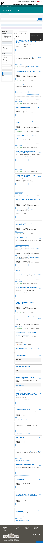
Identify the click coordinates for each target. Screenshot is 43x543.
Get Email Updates (33, 1)
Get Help (37, 4)
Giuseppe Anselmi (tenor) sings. (22, 409)
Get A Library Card (27, 1)
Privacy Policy (27, 527)
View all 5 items (17, 270)
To (7, 75)
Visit (32, 4)
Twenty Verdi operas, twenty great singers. (25, 423)
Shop (41, 1)
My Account (18, 1)
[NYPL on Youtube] (39, 535)
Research (22, 4)
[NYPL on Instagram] (37, 535)
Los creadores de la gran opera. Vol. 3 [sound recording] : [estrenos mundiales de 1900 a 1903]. (25, 137)
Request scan (26, 92)
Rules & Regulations (36, 527)
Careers (17, 529)
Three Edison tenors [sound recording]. (24, 57)
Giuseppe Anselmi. (19, 479)
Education (26, 4)
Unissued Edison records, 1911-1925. (23, 348)
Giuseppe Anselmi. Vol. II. (21, 355)
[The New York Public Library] (4, 3)
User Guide (9, 27)
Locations (23, 1)
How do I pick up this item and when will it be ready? (22, 419)
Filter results (4, 31)
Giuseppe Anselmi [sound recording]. (23, 84)
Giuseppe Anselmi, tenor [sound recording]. (25, 274)
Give (34, 4)
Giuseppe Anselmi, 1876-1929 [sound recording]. (26, 71)
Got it (41, 39)
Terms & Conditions (27, 529)
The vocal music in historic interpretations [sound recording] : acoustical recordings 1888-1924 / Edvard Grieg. (26, 41)
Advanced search (39, 20)
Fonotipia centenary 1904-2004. (22, 366)
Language (35, 529)
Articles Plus (6, 24)
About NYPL (35, 528)
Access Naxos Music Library (20, 385)
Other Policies (27, 528)
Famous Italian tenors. (20, 437)
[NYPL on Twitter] (36, 535)
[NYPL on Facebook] (34, 535)
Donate (39, 1)
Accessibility (17, 527)
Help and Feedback (39, 542)
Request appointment (19, 78)
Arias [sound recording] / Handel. (22, 107)
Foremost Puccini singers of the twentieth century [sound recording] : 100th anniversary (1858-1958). (26, 318)
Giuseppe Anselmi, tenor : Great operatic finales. (26, 451)
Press (16, 528)
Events (29, 4)
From (3, 75)
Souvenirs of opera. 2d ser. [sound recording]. (25, 199)
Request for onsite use (19, 64)
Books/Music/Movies (16, 4)
